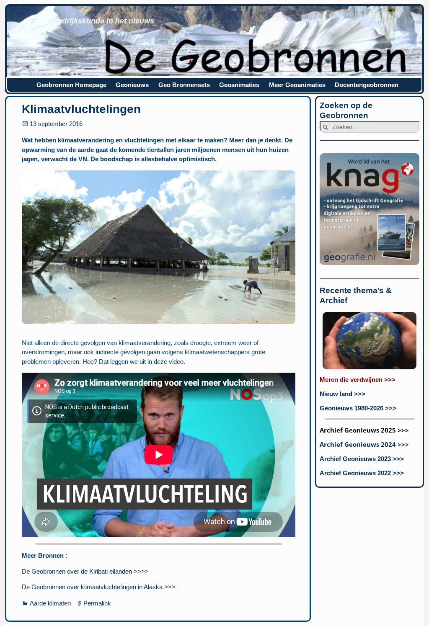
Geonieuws (132, 84)
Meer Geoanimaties (297, 84)
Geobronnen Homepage (71, 84)
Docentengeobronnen (366, 84)
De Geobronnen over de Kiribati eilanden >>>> (85, 571)
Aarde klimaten (50, 603)
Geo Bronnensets (184, 84)
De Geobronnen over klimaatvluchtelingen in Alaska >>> (99, 586)
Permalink (97, 603)
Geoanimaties (239, 84)
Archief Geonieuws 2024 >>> (364, 444)
